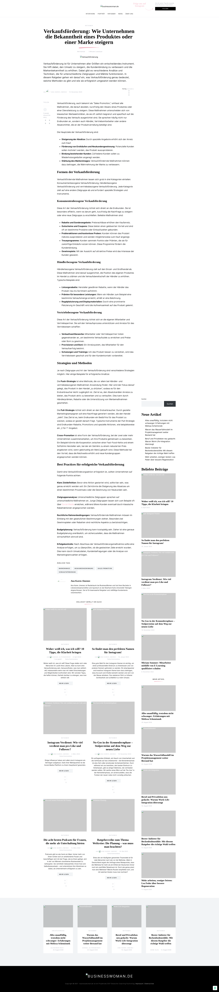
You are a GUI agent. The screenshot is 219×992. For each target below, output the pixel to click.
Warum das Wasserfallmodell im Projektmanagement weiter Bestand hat (159, 432)
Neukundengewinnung (84, 568)
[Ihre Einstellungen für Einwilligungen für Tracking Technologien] (215, 988)
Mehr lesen (64, 683)
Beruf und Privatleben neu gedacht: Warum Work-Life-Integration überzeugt (160, 441)
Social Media (68, 504)
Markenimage (64, 568)
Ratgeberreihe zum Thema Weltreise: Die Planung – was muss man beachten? (113, 843)
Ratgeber (112, 14)
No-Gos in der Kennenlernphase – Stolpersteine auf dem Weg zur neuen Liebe (113, 746)
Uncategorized (58, 931)
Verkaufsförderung (67, 572)
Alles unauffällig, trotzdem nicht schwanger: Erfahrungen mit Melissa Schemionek (159, 423)
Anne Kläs (154, 950)
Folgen (165, 8)
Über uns (129, 14)
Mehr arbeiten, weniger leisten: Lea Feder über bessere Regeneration (160, 458)
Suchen (143, 399)
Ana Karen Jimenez (59, 92)
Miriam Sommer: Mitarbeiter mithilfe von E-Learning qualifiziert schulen (156, 665)
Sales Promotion (105, 568)
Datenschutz (149, 983)
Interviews (90, 14)
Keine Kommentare (71, 659)
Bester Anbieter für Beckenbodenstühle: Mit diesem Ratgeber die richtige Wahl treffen (159, 450)
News (120, 14)
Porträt (101, 14)
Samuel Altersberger (61, 657)
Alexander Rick (57, 948)
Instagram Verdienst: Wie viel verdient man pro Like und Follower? (65, 746)
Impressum (139, 983)
